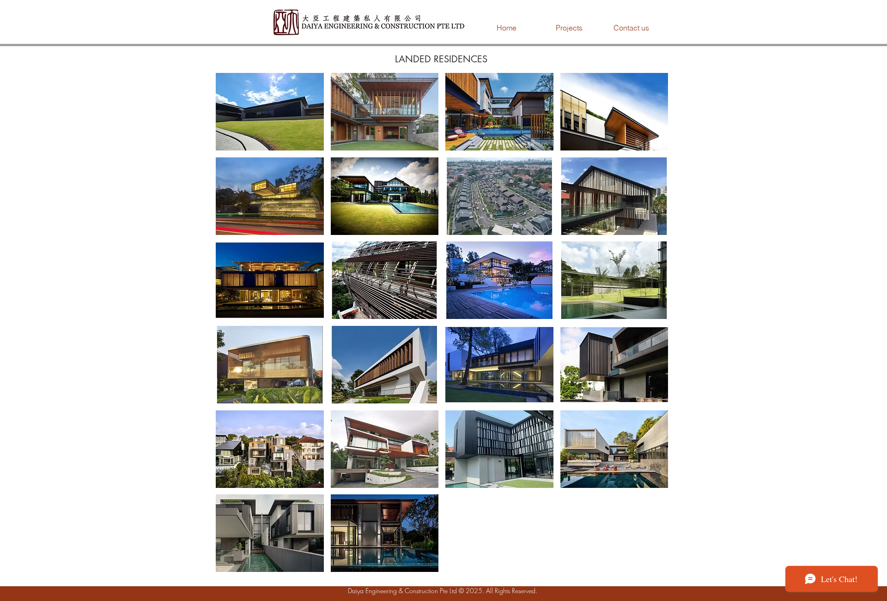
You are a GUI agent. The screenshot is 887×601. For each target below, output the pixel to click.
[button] (569, 27)
